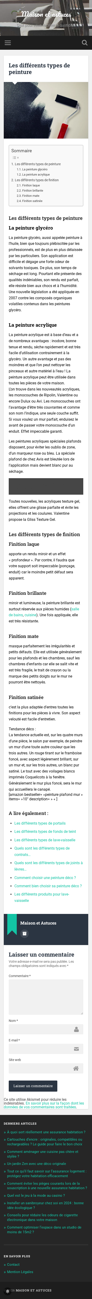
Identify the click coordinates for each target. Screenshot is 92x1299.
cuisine (30, 615)
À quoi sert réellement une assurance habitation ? (46, 1132)
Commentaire (20, 976)
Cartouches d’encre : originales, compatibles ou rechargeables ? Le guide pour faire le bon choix (44, 1141)
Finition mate (30, 195)
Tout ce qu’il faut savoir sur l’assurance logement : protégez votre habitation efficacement (47, 1173)
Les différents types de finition (37, 180)
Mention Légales (20, 1272)
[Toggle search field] (85, 43)
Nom (13, 1020)
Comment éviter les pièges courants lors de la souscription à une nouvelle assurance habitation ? (47, 1185)
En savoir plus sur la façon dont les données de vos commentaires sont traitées (44, 1105)
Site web (15, 1059)
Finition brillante (32, 190)
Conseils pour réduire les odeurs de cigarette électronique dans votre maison (42, 1217)
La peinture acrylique (36, 174)
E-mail (14, 1040)
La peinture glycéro (34, 169)
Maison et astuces (46, 14)
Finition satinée (32, 201)
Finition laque (31, 185)
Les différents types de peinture (39, 69)
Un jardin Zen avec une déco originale (36, 1164)
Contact (13, 1264)
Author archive (24, 933)
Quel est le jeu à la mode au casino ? (36, 1195)
